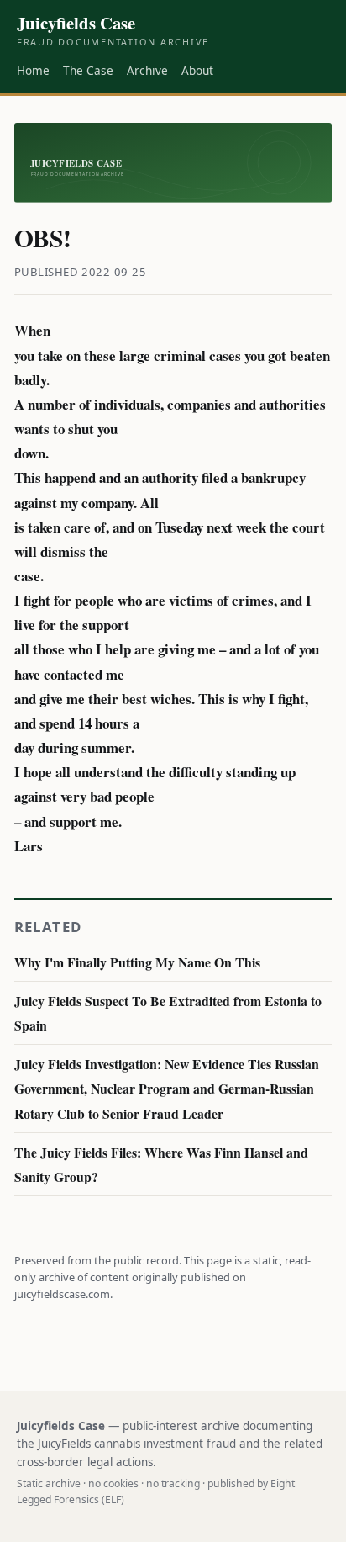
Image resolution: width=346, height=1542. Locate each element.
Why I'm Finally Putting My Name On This (137, 962)
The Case (88, 70)
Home (33, 70)
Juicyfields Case (113, 30)
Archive (147, 70)
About (197, 70)
